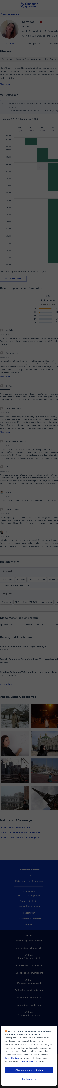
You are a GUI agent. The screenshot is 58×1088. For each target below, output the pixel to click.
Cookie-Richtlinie (12, 1058)
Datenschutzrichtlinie (28, 1061)
